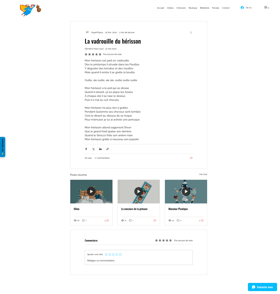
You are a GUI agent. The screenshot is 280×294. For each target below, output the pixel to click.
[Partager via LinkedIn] (100, 149)
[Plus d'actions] (191, 32)
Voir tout (203, 174)
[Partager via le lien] (107, 149)
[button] (267, 7)
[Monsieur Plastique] (186, 191)
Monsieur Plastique (178, 209)
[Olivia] (91, 191)
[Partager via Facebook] (86, 149)
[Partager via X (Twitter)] (93, 149)
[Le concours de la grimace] (139, 191)
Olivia (76, 209)
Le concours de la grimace (134, 209)
